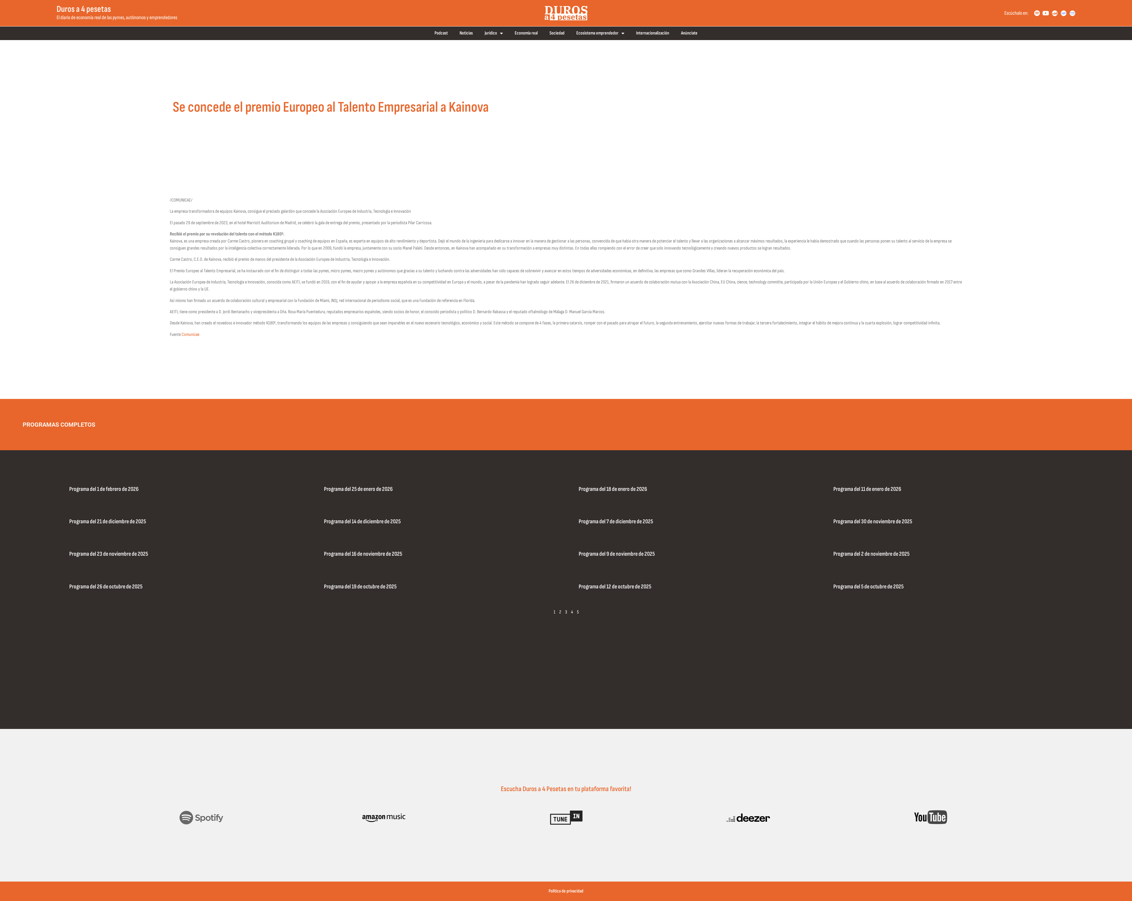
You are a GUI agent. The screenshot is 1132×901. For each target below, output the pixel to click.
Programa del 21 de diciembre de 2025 (107, 521)
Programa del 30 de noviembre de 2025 (872, 521)
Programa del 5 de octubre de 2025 (868, 586)
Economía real (526, 33)
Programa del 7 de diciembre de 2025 (616, 521)
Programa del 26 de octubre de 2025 (105, 586)
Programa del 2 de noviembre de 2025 (871, 553)
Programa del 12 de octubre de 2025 (615, 586)
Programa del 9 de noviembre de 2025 (617, 553)
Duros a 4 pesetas (84, 9)
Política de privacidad (566, 891)
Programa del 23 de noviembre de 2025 (108, 553)
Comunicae (190, 334)
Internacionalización (652, 33)
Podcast (441, 33)
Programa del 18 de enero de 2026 (613, 489)
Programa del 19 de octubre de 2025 (360, 586)
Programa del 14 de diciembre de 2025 (362, 521)
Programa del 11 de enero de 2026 (867, 489)
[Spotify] (1037, 13)
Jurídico (491, 33)
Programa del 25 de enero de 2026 (358, 489)
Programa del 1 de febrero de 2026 (104, 489)
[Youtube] (1046, 13)
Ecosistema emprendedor (597, 33)
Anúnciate (689, 33)
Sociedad (557, 33)
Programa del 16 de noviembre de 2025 (363, 553)
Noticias (466, 33)
